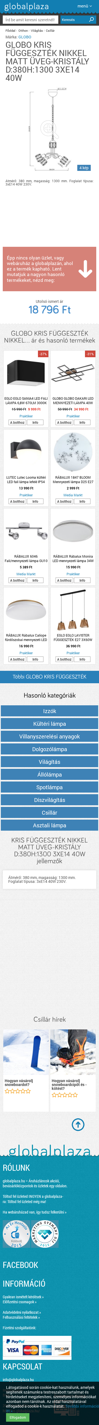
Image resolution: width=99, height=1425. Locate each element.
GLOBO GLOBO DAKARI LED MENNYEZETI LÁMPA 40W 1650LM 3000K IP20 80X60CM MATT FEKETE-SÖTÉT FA (73, 400)
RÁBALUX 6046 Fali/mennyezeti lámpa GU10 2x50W (26, 558)
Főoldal (10, 30)
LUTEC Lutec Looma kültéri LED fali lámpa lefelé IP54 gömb (26, 479)
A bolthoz (17, 422)
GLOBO (24, 36)
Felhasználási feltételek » (21, 1317)
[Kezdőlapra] (25, 11)
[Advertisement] (49, 958)
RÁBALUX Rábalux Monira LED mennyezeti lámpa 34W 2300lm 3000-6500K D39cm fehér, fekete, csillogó (73, 558)
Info (35, 422)
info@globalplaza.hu (18, 1379)
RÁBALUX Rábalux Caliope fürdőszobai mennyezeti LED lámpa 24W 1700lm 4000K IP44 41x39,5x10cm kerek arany (26, 637)
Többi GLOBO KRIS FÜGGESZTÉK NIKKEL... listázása (49, 678)
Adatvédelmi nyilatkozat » (22, 1312)
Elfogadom (18, 1417)
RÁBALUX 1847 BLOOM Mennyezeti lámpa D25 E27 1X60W (73, 479)
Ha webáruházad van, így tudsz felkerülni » (35, 1212)
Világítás (37, 30)
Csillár (50, 30)
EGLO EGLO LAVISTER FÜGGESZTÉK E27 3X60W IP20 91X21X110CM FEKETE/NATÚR (73, 637)
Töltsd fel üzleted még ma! (26, 1201)
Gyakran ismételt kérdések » (23, 1296)
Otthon (23, 30)
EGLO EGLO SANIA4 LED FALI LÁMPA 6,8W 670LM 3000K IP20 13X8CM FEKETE (26, 400)
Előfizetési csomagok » (20, 1301)
